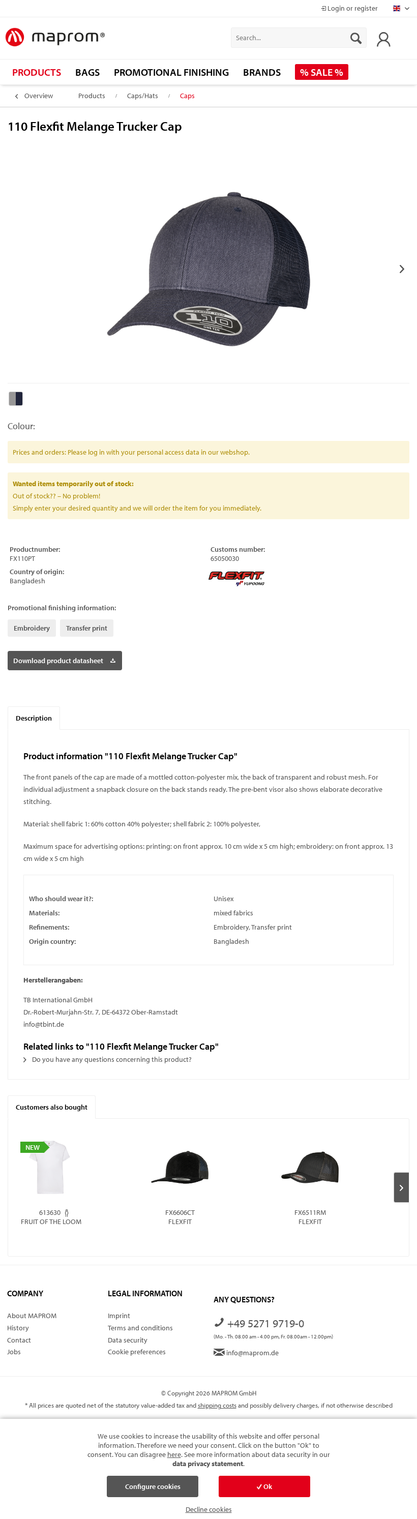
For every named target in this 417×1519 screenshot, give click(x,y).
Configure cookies (153, 1486)
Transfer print (86, 628)
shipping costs (217, 1405)
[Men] (67, 1213)
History (18, 1327)
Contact (19, 1340)
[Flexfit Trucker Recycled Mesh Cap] (310, 1167)
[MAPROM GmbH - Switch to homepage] (55, 37)
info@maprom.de (252, 1352)
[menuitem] (299, 37)
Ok (267, 1486)
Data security (127, 1340)
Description (34, 718)
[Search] (356, 37)
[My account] (381, 37)
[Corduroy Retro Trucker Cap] (179, 1167)
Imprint (119, 1315)
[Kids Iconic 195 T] (49, 1167)
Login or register (352, 8)
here (174, 1454)
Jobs (14, 1351)
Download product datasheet (58, 660)
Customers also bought (51, 1107)
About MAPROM (31, 1315)
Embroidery (32, 628)
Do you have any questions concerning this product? (111, 1059)
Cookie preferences (137, 1351)
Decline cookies (209, 1509)
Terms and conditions (140, 1327)
